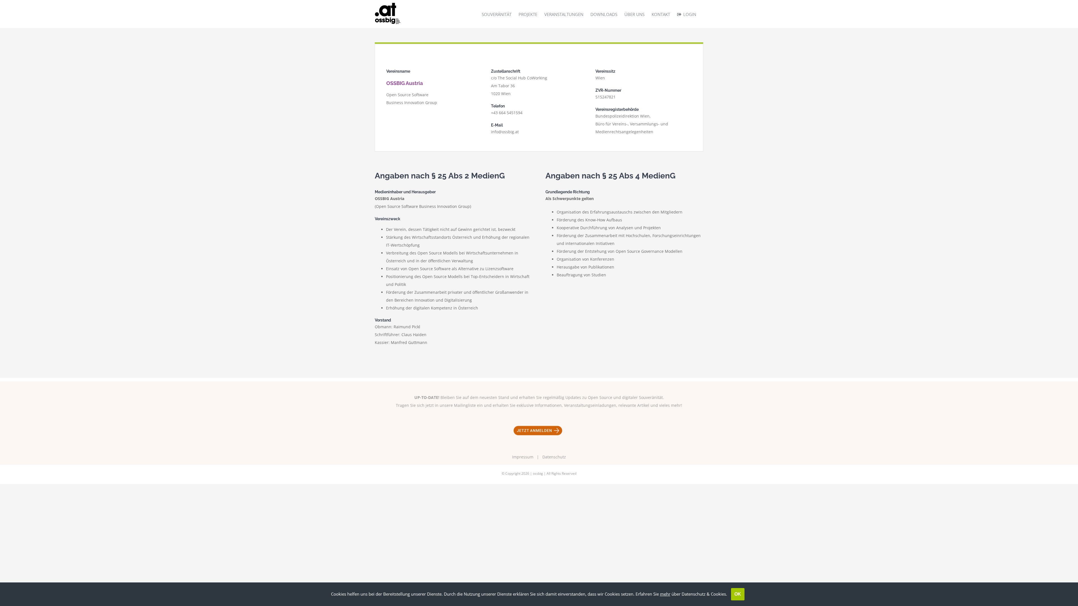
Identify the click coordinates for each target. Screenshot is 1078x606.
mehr (665, 594)
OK (737, 594)
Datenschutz (554, 457)
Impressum (522, 457)
